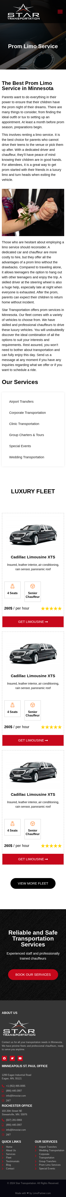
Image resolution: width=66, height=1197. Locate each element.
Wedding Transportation (26, 457)
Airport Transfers (21, 401)
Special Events (20, 446)
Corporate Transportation (27, 413)
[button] (60, 11)
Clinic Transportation (24, 424)
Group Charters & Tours (26, 435)
